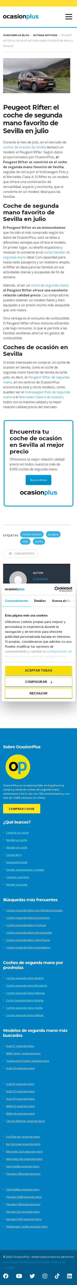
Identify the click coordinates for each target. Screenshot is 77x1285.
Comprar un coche (17, 832)
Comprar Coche (21, 809)
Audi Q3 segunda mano (20, 1068)
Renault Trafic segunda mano (24, 1219)
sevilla (39, 541)
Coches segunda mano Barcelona (26, 985)
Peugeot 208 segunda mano (23, 1174)
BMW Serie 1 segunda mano (23, 1053)
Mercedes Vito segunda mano (24, 1159)
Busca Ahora (38, 480)
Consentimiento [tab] (16, 600)
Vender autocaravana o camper (25, 870)
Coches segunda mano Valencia (25, 993)
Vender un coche (16, 840)
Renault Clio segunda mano (23, 1211)
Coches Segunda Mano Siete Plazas (28, 940)
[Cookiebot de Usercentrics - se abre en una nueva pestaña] (54, 589)
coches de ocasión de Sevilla (24, 147)
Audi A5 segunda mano (20, 1084)
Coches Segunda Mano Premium (26, 925)
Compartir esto (24, 553)
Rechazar (38, 693)
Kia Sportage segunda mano (23, 1144)
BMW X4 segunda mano (20, 1113)
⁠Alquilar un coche (16, 847)
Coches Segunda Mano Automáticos (28, 947)
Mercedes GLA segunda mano (24, 1151)
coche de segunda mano (49, 285)
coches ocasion (31, 534)
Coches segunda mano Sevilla (24, 1008)
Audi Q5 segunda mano (20, 1099)
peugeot (53, 534)
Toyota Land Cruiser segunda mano (27, 1061)
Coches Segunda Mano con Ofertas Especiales (34, 910)
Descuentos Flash (17, 862)
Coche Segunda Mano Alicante (25, 1000)
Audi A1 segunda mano (20, 1046)
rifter (25, 541)
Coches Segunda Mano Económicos (28, 918)
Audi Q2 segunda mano (20, 1091)
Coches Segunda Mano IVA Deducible (29, 932)
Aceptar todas (38, 670)
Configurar (36, 682)
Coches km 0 (13, 855)
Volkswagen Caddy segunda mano (27, 1226)
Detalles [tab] (40, 600)
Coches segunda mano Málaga (24, 1015)
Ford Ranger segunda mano (23, 1136)
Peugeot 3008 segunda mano (24, 1197)
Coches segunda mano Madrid (24, 978)
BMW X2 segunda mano (20, 1106)
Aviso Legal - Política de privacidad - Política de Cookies (34, 1264)
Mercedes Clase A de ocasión (40, 397)
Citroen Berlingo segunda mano (25, 1121)
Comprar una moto (17, 877)
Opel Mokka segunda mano (22, 1166)
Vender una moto (17, 884)
